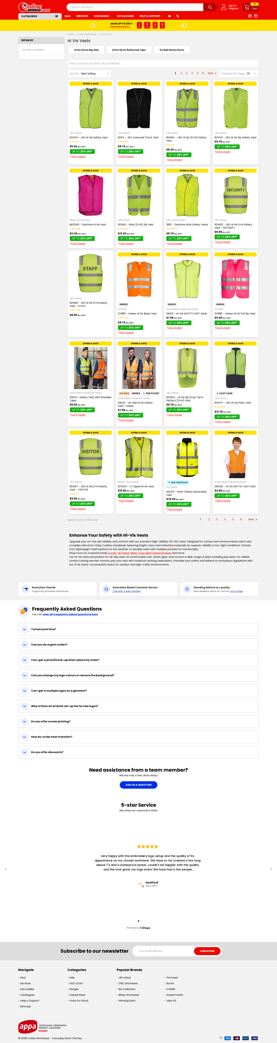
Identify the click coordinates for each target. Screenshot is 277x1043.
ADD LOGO (76, 983)
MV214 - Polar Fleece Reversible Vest (186, 493)
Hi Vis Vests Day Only (86, 49)
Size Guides (101, 16)
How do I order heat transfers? (51, 737)
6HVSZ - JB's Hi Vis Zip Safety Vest (235, 137)
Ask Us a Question (138, 785)
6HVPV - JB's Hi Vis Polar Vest (232, 403)
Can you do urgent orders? (49, 644)
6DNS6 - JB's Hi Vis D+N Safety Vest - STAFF (88, 304)
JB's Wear (123, 553)
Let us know (236, 591)
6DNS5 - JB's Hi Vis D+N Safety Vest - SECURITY (233, 226)
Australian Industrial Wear (155, 553)
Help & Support (150, 16)
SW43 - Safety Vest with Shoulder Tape (91, 398)
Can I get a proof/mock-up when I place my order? (65, 660)
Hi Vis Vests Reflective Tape (129, 49)
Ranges (74, 989)
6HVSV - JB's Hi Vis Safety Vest (89, 137)
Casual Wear (77, 995)
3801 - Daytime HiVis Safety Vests (187, 224)
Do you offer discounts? (47, 752)
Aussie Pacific (174, 995)
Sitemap (25, 1006)
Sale (72, 977)
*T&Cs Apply (78, 156)
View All (171, 1000)
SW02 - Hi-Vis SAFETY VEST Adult (186, 313)
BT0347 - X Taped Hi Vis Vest (136, 486)
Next (211, 73)
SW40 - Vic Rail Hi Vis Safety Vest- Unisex (135, 404)
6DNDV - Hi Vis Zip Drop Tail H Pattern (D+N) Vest (184, 398)
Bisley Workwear (129, 995)
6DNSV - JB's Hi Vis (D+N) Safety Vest (186, 139)
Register (234, 8)
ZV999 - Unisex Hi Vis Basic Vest (137, 313)
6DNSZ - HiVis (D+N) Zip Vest (136, 224)
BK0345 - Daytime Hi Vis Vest (88, 224)
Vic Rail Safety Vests (171, 49)
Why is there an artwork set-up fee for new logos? (64, 706)
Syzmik (112, 553)
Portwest (172, 977)
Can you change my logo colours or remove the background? (72, 675)
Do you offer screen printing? (50, 721)
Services (82, 16)
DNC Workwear (128, 983)
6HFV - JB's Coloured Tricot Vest (138, 137)
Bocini (170, 983)
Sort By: (74, 73)
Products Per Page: (233, 73)
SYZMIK (170, 989)
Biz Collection (127, 989)
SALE (68, 16)
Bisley (134, 553)
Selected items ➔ (120, 26)
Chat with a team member (127, 591)
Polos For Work (78, 1000)
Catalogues (125, 16)
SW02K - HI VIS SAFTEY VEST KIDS (235, 486)
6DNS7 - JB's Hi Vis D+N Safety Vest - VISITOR (88, 488)
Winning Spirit (127, 1000)
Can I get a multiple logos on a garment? (59, 691)
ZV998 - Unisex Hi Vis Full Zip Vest (235, 313)
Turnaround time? (43, 629)
